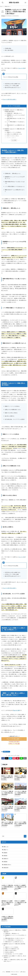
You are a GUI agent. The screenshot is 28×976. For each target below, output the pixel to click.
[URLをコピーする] (25, 758)
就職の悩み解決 (14, 2)
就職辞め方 (5, 858)
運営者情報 (8, 971)
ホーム (4, 971)
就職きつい (5, 849)
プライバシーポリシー (15, 971)
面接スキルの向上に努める (13, 135)
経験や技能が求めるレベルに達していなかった (15, 938)
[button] (3, 758)
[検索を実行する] (25, 836)
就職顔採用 (5, 867)
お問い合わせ (22, 971)
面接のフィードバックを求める (14, 132)
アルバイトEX (21, 68)
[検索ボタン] (2, 2)
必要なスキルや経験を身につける (14, 134)
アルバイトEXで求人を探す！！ (14, 738)
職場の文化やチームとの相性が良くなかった (14, 941)
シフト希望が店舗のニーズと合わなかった (14, 940)
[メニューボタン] (25, 2)
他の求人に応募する (11, 137)
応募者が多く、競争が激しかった (14, 113)
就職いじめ (5, 846)
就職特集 (5, 855)
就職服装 (5, 852)
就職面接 (5, 861)
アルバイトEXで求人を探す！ (10, 99)
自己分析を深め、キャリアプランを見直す (14, 953)
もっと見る (14, 140)
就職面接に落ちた (6, 751)
